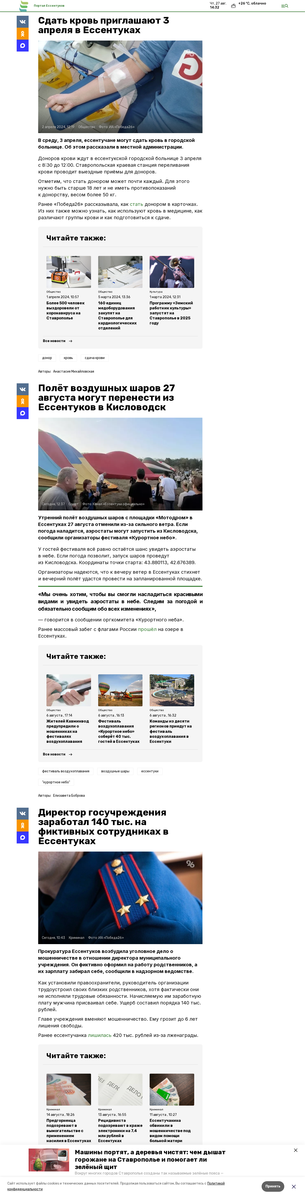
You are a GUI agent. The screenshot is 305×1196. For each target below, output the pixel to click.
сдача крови (95, 358)
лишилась (100, 1035)
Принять (272, 1186)
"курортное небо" (56, 782)
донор (47, 358)
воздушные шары (115, 771)
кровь (68, 358)
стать (136, 204)
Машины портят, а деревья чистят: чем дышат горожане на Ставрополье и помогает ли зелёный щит (150, 1160)
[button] (49, 1160)
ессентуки (149, 771)
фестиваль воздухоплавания (65, 771)
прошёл (147, 629)
